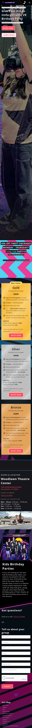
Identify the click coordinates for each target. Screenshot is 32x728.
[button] (29, 2)
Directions (6, 711)
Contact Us (6, 722)
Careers (5, 724)
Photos (5, 720)
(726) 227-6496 (6, 495)
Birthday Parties (8, 713)
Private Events (7, 715)
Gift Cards (6, 717)
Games (5, 707)
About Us (5, 705)
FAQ (4, 709)
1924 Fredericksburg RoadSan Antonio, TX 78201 (11, 488)
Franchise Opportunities (10, 726)
